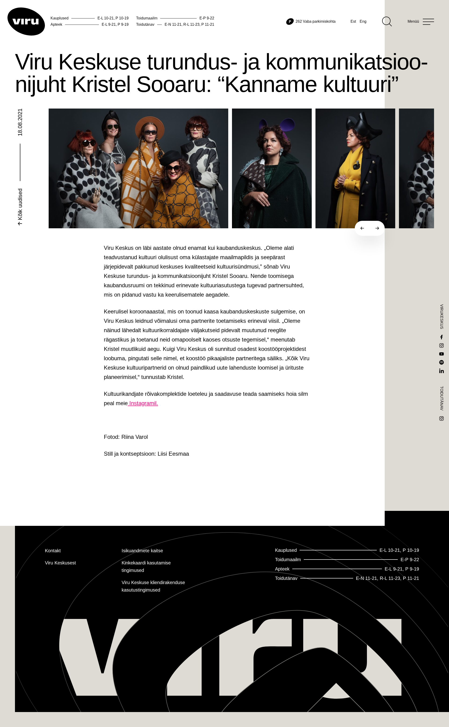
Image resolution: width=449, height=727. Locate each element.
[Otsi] (387, 21)
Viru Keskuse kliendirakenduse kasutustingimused (153, 586)
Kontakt (53, 550)
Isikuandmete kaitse (142, 550)
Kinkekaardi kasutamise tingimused (146, 566)
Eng (363, 21)
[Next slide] (377, 228)
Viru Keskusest (60, 562)
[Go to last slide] (362, 228)
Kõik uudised (20, 205)
